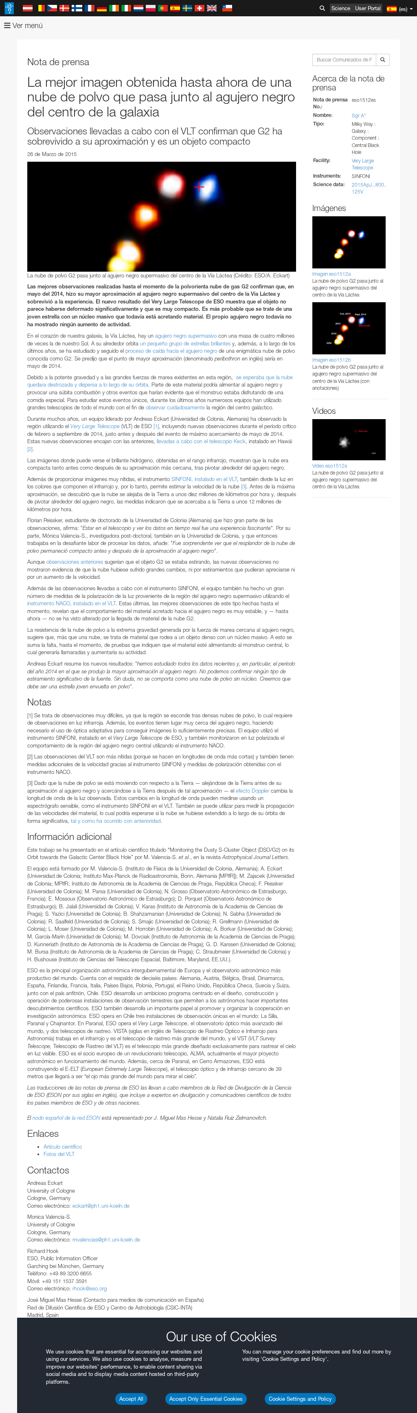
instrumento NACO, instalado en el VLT (71, 603)
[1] (156, 426)
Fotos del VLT (59, 1154)
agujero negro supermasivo (186, 335)
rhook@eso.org (89, 1288)
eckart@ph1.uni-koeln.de (100, 1205)
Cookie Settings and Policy (300, 1398)
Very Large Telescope (95, 426)
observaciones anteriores (74, 561)
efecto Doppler (252, 790)
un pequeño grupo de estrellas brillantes (185, 343)
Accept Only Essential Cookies (206, 1398)
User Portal (368, 8)
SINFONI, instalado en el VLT (204, 479)
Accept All (131, 1398)
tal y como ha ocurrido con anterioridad (115, 820)
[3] (243, 486)
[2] (30, 449)
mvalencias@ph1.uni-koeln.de (106, 1239)
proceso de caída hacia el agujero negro (171, 350)
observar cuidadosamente (175, 407)
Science (340, 8)
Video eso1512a (329, 466)
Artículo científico (63, 1146)
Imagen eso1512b (331, 360)
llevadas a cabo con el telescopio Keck (201, 441)
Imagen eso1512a (331, 274)
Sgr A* (359, 115)
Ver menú (27, 25)
